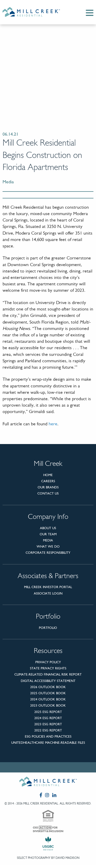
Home (48, 475)
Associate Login (48, 593)
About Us (48, 528)
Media (48, 540)
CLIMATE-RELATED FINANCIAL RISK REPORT (48, 674)
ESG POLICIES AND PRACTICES (48, 736)
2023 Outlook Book (48, 705)
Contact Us (48, 493)
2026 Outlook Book (48, 687)
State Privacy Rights (48, 668)
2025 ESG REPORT (48, 712)
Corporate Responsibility (48, 553)
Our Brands (48, 487)
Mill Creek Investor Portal (48, 587)
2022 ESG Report (48, 730)
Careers (48, 481)
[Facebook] (41, 795)
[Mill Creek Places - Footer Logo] (48, 783)
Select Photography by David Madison (48, 858)
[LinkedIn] (54, 795)
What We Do (48, 546)
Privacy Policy (48, 662)
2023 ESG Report (48, 724)
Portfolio (48, 628)
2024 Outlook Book (48, 699)
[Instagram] (47, 795)
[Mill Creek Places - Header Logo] (35, 12)
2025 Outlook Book (48, 693)
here (53, 424)
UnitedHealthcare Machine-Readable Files (48, 743)
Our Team (48, 534)
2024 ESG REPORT (48, 718)
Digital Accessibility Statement (48, 681)
